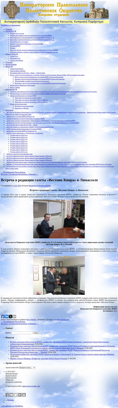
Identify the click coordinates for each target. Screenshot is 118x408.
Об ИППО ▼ (11, 31)
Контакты (9, 110)
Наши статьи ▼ (12, 54)
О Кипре (9, 62)
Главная (9, 29)
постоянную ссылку (61, 320)
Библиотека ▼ (11, 89)
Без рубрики (31, 320)
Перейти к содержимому (10, 25)
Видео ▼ (9, 67)
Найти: (8, 333)
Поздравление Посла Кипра (13, 172)
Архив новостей (12, 368)
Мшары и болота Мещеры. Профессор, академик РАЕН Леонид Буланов (38, 359)
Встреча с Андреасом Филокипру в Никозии (19, 174)
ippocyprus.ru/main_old (31, 386)
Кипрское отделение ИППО (40, 186)
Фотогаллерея (11, 64)
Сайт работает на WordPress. (12, 406)
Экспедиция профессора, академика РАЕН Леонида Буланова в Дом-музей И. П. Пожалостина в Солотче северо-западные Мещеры (62, 354)
